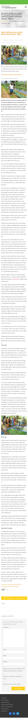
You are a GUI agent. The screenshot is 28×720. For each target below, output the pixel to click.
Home (2, 21)
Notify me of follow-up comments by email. (12, 677)
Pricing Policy (4, 700)
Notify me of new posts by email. (11, 684)
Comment (6, 627)
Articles (7, 21)
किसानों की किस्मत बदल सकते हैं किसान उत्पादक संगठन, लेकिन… (11, 33)
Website (5, 661)
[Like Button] (3, 589)
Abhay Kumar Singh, (8, 74)
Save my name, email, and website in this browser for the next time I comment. (14, 669)
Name (5, 649)
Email (5, 655)
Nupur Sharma (17, 74)
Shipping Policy (5, 702)
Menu (26, 6)
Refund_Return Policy (7, 704)
